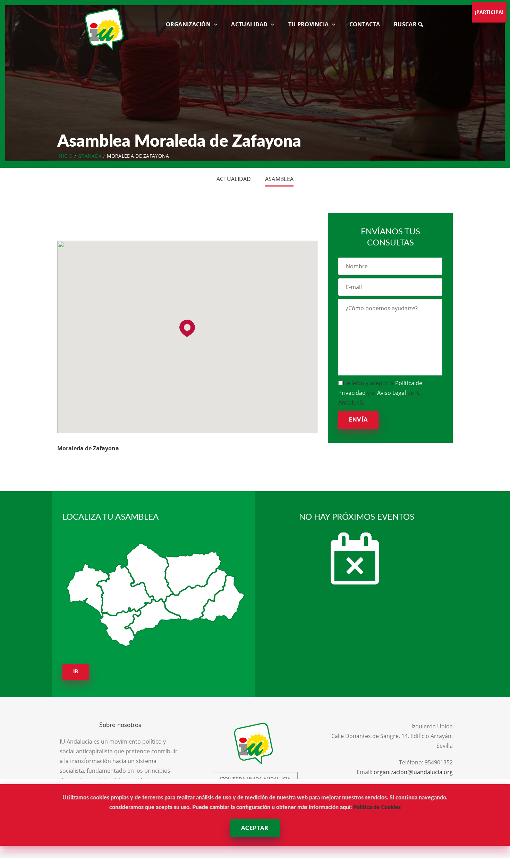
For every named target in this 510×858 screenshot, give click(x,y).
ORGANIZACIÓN (188, 24)
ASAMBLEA (279, 179)
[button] (187, 328)
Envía (358, 420)
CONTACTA (364, 24)
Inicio (65, 156)
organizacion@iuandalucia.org (413, 772)
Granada (90, 156)
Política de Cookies (377, 807)
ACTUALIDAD (249, 24)
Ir (75, 671)
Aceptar (255, 828)
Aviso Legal (391, 393)
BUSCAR (406, 24)
